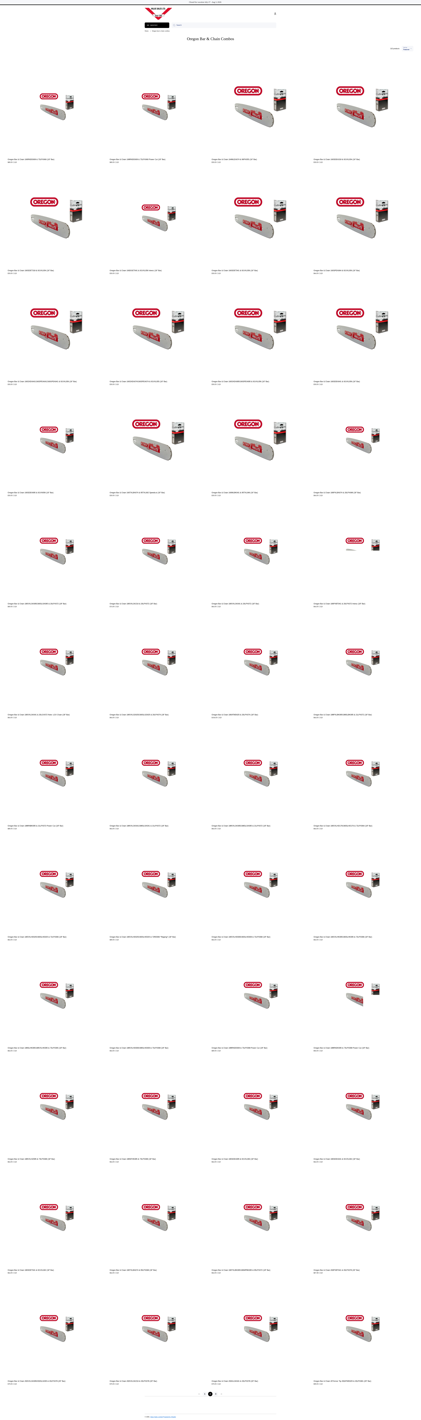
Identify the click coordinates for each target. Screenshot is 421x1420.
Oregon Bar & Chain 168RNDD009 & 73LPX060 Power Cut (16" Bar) (137, 159)
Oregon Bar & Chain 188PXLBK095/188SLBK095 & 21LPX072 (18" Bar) (343, 715)
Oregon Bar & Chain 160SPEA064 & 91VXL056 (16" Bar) (337, 270)
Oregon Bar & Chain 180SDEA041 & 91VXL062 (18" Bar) (337, 1159)
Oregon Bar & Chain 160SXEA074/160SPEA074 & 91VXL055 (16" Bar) (138, 381)
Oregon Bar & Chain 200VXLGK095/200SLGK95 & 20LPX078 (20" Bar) (36, 1381)
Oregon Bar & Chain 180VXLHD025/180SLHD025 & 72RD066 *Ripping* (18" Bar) (143, 937)
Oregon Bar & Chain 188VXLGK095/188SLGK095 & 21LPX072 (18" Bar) (241, 826)
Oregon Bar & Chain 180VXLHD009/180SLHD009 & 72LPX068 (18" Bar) (241, 937)
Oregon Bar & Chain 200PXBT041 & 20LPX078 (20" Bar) (337, 1270)
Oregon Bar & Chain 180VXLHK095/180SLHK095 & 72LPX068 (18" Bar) (343, 937)
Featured (406, 49)
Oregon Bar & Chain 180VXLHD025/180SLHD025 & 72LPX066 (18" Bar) (37, 937)
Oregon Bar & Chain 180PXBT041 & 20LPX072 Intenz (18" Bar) (339, 604)
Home (146, 31)
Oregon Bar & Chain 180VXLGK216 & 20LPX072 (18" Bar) (133, 604)
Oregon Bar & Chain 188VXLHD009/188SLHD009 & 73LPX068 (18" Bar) (139, 1048)
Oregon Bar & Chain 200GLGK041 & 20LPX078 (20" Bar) (235, 1381)
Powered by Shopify (169, 1417)
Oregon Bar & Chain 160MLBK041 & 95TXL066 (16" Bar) (235, 493)
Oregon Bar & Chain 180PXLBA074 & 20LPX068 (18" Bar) (337, 493)
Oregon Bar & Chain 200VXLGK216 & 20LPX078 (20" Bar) (133, 1381)
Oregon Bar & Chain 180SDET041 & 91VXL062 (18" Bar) (31, 1270)
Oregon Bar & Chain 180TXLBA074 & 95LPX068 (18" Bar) (133, 1270)
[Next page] (220, 1394)
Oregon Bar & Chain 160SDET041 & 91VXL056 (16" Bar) (235, 270)
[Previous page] (200, 1394)
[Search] (173, 25)
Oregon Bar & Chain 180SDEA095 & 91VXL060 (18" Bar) (235, 1159)
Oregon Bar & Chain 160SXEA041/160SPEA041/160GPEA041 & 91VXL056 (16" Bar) (42, 381)
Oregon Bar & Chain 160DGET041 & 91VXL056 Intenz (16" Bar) (136, 270)
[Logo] (158, 14)
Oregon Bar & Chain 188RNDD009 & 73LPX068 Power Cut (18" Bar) (239, 1048)
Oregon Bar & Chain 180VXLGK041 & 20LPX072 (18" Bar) (235, 604)
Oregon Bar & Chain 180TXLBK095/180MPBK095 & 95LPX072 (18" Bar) (241, 1270)
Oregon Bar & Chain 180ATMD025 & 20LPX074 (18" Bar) (235, 715)
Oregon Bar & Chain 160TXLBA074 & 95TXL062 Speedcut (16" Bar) (137, 493)
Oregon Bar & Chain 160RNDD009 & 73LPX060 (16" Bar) (31, 159)
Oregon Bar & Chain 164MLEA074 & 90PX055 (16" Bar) (234, 159)
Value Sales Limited (156, 1417)
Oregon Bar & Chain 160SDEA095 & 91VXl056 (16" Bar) (31, 493)
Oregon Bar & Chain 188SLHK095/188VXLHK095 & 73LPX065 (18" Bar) (37, 1048)
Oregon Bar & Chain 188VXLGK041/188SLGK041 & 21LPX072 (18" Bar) (139, 826)
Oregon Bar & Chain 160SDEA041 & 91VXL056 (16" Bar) (337, 381)
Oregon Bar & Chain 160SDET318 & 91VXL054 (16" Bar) (31, 270)
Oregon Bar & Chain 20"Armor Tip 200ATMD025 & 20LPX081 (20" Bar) (342, 1381)
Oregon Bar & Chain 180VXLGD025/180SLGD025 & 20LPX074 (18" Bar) (139, 715)
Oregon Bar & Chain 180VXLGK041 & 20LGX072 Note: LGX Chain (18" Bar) (39, 715)
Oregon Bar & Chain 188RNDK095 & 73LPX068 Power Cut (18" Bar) (341, 1048)
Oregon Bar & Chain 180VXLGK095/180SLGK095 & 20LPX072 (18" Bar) (37, 604)
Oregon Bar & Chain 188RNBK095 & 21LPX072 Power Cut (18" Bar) (35, 826)
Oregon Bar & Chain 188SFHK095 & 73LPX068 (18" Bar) (133, 1159)
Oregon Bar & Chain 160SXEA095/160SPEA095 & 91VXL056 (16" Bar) (240, 381)
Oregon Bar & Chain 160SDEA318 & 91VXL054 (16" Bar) (337, 159)
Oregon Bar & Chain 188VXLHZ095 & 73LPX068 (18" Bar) (31, 1159)
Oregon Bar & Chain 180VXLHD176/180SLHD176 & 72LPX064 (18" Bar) (343, 826)
